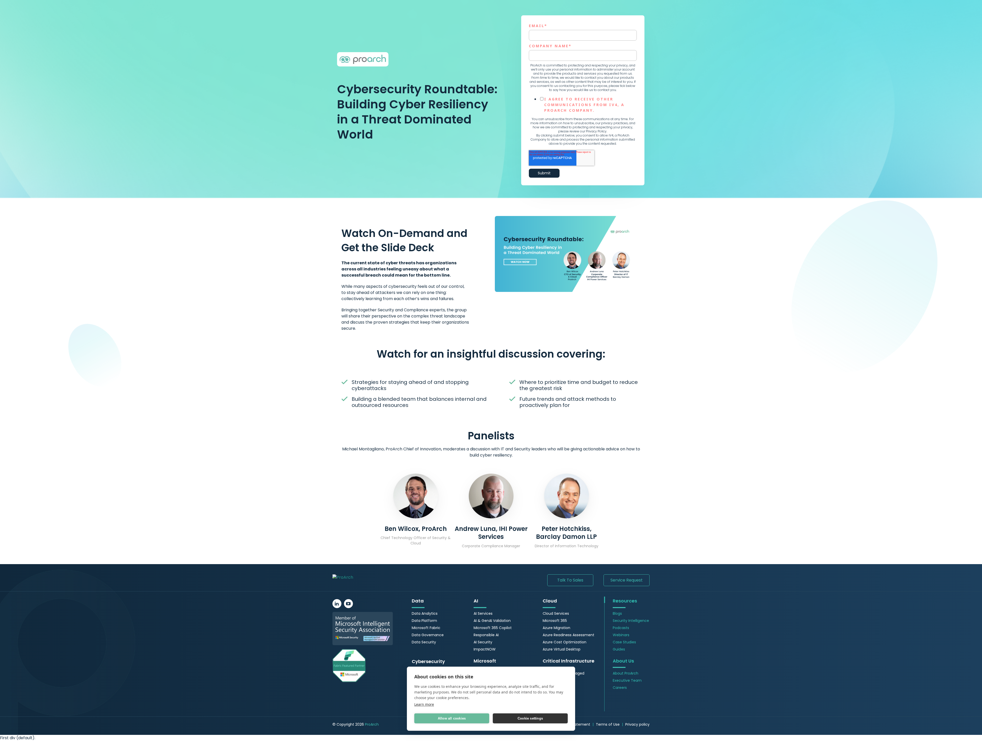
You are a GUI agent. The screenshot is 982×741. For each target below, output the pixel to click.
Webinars (621, 634)
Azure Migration (556, 627)
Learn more (424, 704)
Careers (620, 687)
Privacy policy (637, 724)
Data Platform (424, 620)
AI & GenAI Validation (492, 620)
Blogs (617, 613)
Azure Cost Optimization (564, 642)
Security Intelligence (631, 620)
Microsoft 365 (555, 620)
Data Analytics (425, 613)
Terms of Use (608, 724)
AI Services (483, 613)
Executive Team (627, 680)
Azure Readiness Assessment (568, 634)
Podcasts (621, 627)
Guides (619, 649)
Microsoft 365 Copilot (493, 627)
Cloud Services (556, 613)
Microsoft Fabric (426, 627)
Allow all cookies (452, 718)
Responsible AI (486, 634)
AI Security (483, 642)
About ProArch (625, 673)
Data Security (424, 642)
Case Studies (624, 642)
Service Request (626, 580)
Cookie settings (530, 718)
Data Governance (428, 634)
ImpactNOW (485, 649)
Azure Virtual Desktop (562, 649)
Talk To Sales (570, 580)
